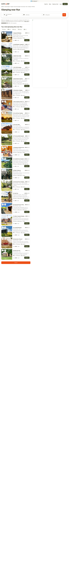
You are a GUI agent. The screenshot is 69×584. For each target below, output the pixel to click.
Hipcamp (7, 20)
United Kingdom (7, 6)
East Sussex (23, 6)
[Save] (3, 33)
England (12, 6)
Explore (2, 6)
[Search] (64, 14)
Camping (29, 6)
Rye (26, 6)
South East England (17, 6)
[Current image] (5, 52)
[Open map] (50, 53)
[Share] (5, 33)
